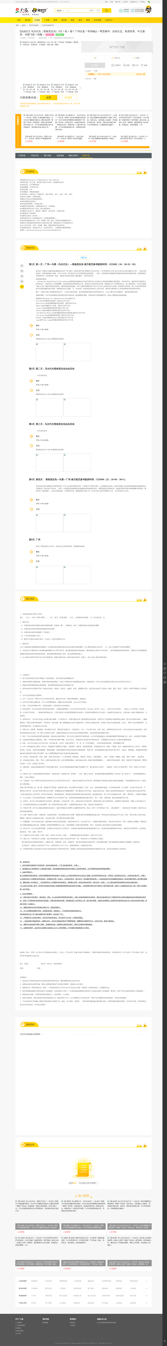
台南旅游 (133, 1303)
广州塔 (33, 1296)
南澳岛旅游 (120, 1296)
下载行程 (83, 257)
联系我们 (72, 1322)
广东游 (46, 20)
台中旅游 (105, 1303)
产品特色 (21, 155)
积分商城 (97, 20)
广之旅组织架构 (20, 1325)
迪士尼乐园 (92, 1296)
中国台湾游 (23, 1303)
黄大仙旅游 (63, 1296)
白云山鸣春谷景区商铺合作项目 (106, 1322)
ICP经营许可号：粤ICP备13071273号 (100, 1343)
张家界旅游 (77, 1288)
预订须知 (47, 155)
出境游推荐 (23, 1281)
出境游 (37, 20)
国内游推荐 (23, 1288)
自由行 (24, 25)
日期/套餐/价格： (29, 97)
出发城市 (88, 71)
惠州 (91, 10)
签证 (80, 20)
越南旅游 (91, 1281)
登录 (106, 2)
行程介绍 (34, 155)
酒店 (72, 20)
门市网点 (142, 2)
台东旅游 (119, 1303)
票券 (55, 20)
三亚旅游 (62, 1288)
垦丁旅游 (48, 1303)
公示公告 (18, 1333)
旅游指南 (60, 155)
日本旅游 (48, 1281)
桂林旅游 (105, 1288)
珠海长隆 (48, 1296)
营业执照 (18, 1328)
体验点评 (73, 155)
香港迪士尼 (77, 1296)
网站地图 (45, 1322)
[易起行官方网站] (31, 15)
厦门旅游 (91, 1288)
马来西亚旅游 (106, 1281)
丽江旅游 (48, 1288)
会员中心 (109, 20)
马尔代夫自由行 (34, 25)
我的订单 (118, 2)
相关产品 (86, 155)
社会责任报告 (19, 1331)
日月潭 (33, 1303)
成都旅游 (119, 1288)
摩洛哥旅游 (134, 1281)
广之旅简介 (18, 1322)
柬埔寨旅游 (63, 1281)
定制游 (64, 20)
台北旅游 (62, 1303)
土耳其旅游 (77, 1281)
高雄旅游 (77, 1303)
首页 (19, 20)
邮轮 (88, 20)
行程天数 (88, 79)
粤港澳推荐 (23, 1296)
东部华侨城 (106, 1296)
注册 (111, 2)
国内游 (27, 20)
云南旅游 (34, 1288)
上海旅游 (133, 1288)
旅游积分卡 (134, 2)
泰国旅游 (34, 1281)
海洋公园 (133, 1296)
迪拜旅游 (119, 1281)
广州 (98, 10)
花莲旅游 (91, 1303)
